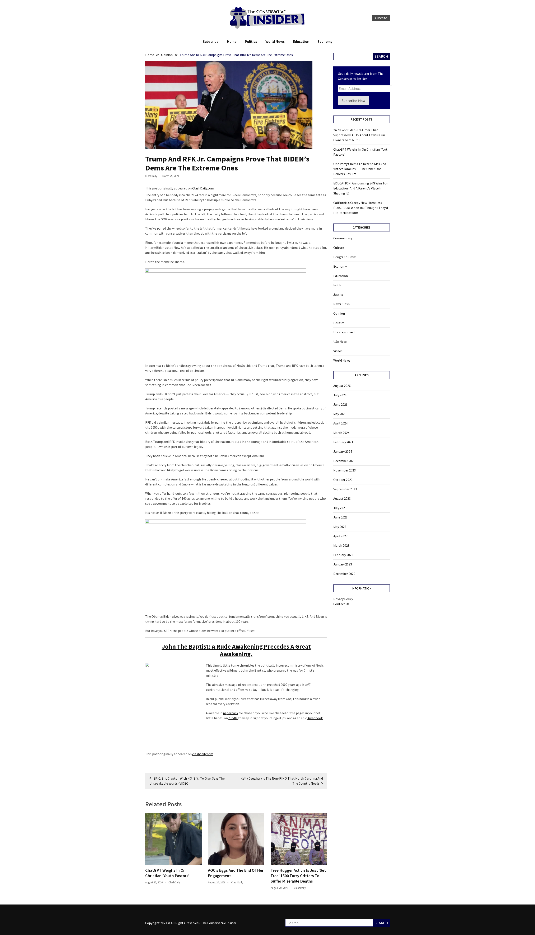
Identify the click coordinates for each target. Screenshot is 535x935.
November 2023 (344, 470)
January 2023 (342, 564)
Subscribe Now (353, 101)
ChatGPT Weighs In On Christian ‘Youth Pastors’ (167, 873)
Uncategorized (343, 332)
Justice (338, 294)
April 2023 (340, 536)
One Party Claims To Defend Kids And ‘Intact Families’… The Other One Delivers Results (359, 169)
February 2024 (343, 442)
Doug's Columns (345, 257)
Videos (338, 351)
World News (275, 41)
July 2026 (339, 395)
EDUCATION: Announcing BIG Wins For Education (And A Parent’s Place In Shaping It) (360, 188)
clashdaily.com (202, 754)
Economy (325, 41)
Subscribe (380, 18)
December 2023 (344, 461)
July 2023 (339, 508)
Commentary (342, 238)
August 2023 (342, 498)
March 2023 (341, 545)
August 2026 (342, 386)
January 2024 (342, 451)
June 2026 (340, 404)
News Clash (341, 304)
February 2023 (343, 555)
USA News (340, 341)
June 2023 (340, 517)
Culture (338, 247)
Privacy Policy (343, 599)
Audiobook (315, 718)
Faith (337, 285)
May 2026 (339, 414)
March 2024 (341, 433)
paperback (230, 713)
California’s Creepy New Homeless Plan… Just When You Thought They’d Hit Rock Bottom (360, 208)
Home (232, 41)
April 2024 (340, 423)
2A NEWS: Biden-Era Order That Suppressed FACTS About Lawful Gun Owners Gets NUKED (359, 135)
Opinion (339, 313)
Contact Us (341, 604)
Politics (251, 41)
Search (381, 56)
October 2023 (343, 480)
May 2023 (339, 527)
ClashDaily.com (203, 188)
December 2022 (344, 574)
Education (301, 41)
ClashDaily (151, 176)
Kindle (233, 718)
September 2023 (345, 489)
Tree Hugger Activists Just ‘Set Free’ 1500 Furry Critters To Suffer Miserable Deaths (298, 876)
